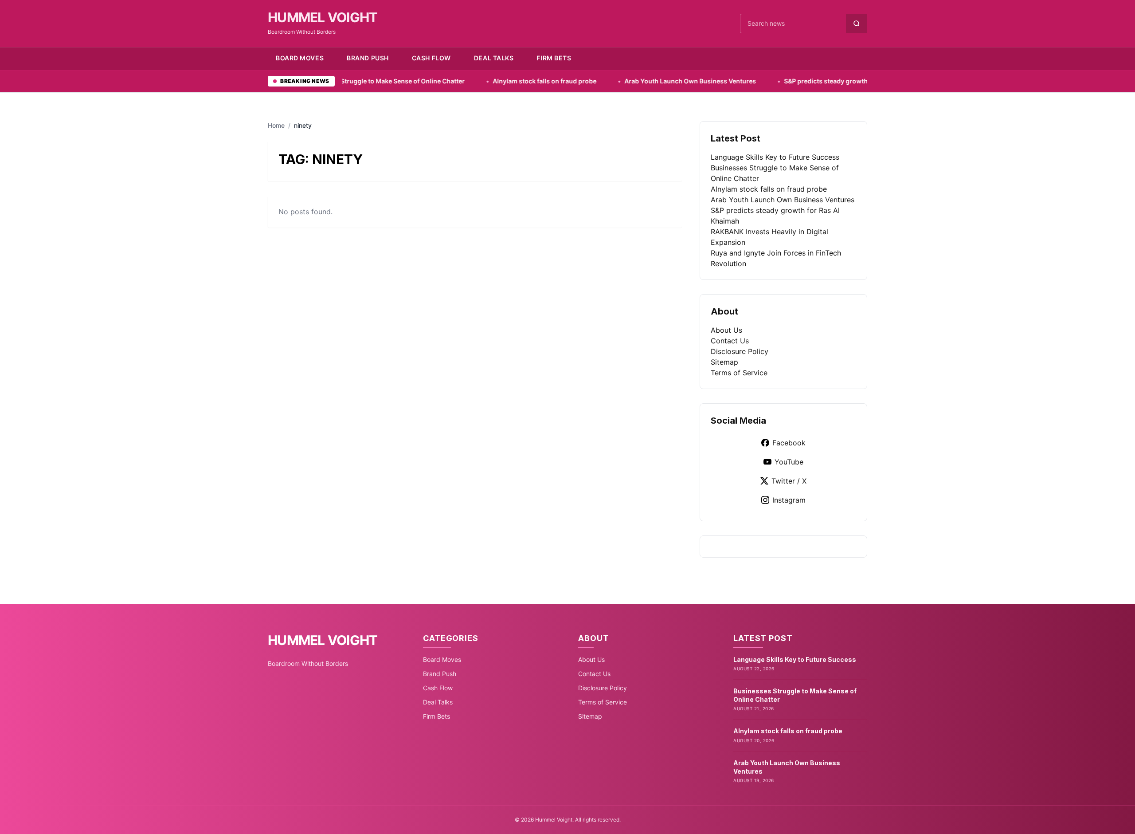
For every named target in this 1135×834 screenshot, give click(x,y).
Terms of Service (739, 372)
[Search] (856, 23)
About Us (726, 330)
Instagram (789, 500)
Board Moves (300, 58)
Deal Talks (494, 58)
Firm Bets (553, 58)
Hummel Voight (322, 17)
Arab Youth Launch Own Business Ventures (637, 81)
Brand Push (368, 58)
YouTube (789, 461)
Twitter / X (788, 480)
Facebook (789, 442)
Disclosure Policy (739, 351)
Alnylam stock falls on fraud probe (491, 81)
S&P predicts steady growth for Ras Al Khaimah (801, 81)
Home (276, 125)
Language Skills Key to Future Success (775, 157)
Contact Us (730, 340)
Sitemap (724, 362)
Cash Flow (431, 58)
